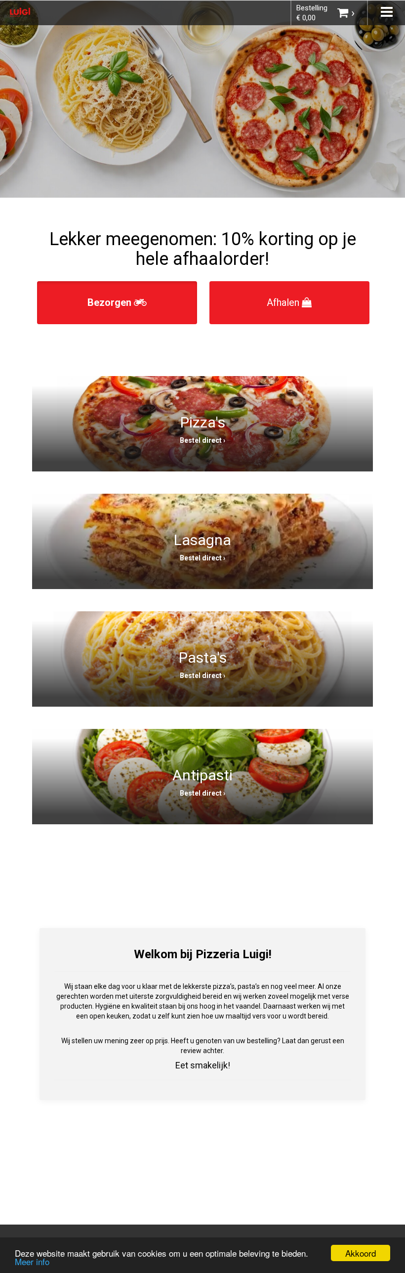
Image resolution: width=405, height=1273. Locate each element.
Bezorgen (110, 302)
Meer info (32, 1261)
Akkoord (360, 1253)
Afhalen (284, 302)
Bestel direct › (202, 440)
